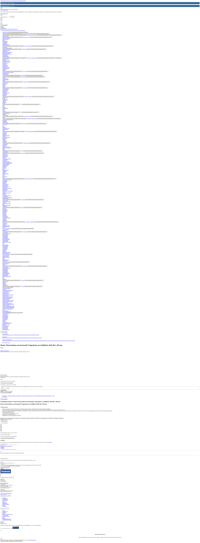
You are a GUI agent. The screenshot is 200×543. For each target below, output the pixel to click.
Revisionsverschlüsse (57, 340)
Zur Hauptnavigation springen (21, 0)
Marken (38, 334)
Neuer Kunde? (49, 442)
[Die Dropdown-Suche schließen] (14, 17)
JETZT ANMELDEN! (4, 10)
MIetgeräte (4, 497)
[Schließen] (0, 542)
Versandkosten (18, 525)
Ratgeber (3, 518)
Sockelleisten (70, 340)
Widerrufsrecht (4, 503)
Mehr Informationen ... (32, 540)
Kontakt (3, 505)
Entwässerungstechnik (17, 340)
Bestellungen (15, 29)
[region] (100, 364)
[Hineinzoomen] (6, 375)
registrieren (4, 28)
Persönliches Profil (7, 29)
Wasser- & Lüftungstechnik (32, 337)
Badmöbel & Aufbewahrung (7, 337)
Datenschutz (4, 502)
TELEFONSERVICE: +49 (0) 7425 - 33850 (7, 3)
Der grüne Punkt (5, 515)
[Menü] (1, 15)
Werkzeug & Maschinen (26, 334)
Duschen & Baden (21, 337)
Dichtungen (11, 340)
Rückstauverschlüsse (64, 340)
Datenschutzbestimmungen (10, 465)
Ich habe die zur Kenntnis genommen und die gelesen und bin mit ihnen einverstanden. (21, 465)
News (3, 517)
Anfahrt (3, 510)
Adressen (11, 29)
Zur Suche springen (12, 0)
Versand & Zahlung (5, 504)
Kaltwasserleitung (35, 340)
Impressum (4, 506)
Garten (17, 334)
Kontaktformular (8, 493)
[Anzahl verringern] (2, 388)
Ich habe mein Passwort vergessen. (6, 446)
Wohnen (20, 334)
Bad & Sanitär (4, 334)
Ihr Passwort (2, 445)
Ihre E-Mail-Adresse (4, 444)
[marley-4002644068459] (15, 351)
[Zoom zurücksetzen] (4, 375)
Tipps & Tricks (4, 500)
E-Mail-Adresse (3, 463)
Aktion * (1, 462)
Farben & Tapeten (13, 334)
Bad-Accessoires (15, 337)
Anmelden (2, 27)
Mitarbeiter (4, 512)
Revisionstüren (50, 340)
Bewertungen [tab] (4, 396)
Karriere (3, 513)
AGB (27, 465)
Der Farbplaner (5, 499)
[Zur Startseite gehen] (4, 13)
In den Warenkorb (3, 390)
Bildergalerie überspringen (4, 350)
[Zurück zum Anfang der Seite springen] (1, 539)
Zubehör (73, 340)
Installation (30, 340)
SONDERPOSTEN (33, 334)
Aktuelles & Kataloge (6, 516)
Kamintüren (41, 340)
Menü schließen (4, 25)
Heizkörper (26, 337)
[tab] (28, 395)
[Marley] (100, 347)
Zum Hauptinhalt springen (4, 0)
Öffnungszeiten (5, 511)
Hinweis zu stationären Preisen (7, 514)
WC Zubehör (39, 337)
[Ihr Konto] (1, 23)
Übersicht (2, 29)
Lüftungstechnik (45, 340)
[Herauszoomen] (1, 375)
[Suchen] (11, 17)
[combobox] (5, 17)
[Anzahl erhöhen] (8, 388)
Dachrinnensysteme (5, 340)
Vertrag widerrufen (3, 494)
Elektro (8, 334)
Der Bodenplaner (5, 498)
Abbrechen (2, 448)
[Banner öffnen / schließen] (1, 8)
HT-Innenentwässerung (25, 340)
